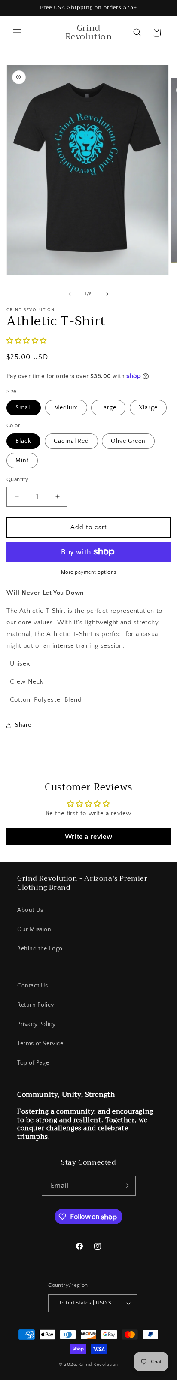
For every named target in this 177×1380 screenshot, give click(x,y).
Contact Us (32, 985)
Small (23, 407)
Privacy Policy (36, 1024)
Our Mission (34, 929)
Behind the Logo (40, 948)
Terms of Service (40, 1043)
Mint (22, 460)
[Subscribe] (125, 1186)
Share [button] (23, 725)
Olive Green (128, 441)
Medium (66, 407)
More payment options (88, 572)
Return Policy (35, 1005)
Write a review (88, 837)
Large (108, 407)
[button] (17, 32)
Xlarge (148, 407)
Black (23, 441)
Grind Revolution (98, 1364)
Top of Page (33, 1062)
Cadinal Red (71, 441)
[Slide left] (69, 293)
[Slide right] (107, 293)
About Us (30, 910)
